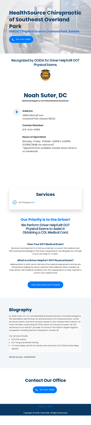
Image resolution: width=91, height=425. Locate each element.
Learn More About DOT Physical (45, 284)
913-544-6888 (31, 129)
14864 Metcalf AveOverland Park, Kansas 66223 (38, 117)
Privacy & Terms (45, 406)
